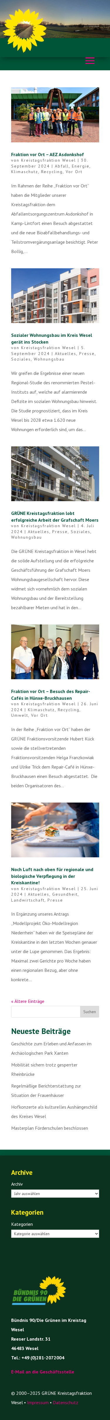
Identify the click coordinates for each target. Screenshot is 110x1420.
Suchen (89, 1011)
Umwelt (19, 715)
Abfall (62, 166)
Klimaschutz (24, 171)
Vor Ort (74, 171)
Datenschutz (65, 1402)
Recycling (52, 171)
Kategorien (22, 1224)
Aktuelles (65, 353)
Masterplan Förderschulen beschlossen (49, 1128)
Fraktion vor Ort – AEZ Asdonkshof (47, 154)
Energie (80, 166)
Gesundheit (65, 894)
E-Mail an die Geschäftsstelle (42, 1372)
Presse (87, 353)
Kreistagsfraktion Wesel (48, 160)
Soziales (21, 359)
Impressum (38, 1402)
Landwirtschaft (28, 900)
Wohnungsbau (49, 359)
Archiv (17, 1184)
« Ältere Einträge (27, 1001)
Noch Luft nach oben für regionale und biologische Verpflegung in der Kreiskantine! (52, 875)
